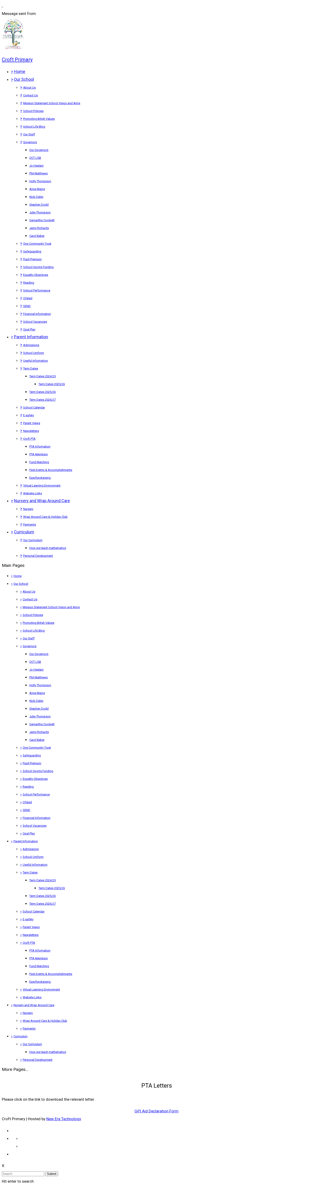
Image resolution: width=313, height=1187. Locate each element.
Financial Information (37, 314)
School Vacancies (35, 321)
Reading (28, 282)
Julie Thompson (40, 212)
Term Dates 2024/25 (42, 376)
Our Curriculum (32, 540)
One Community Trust (37, 243)
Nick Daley (36, 197)
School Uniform (33, 353)
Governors (30, 142)
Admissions (31, 345)
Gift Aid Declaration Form (156, 1111)
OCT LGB (35, 158)
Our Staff (29, 134)
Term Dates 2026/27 (42, 399)
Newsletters (31, 431)
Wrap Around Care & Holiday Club (45, 516)
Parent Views (31, 423)
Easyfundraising (40, 477)
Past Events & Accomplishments (50, 470)
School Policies (33, 111)
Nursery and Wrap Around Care (42, 500)
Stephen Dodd (39, 204)
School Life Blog (34, 126)
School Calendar (34, 407)
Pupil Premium (32, 259)
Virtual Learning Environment (41, 485)
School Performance (36, 290)
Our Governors (38, 150)
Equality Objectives (35, 275)
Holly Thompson (40, 181)
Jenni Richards (39, 228)
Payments (29, 524)
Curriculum (24, 531)
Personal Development (38, 555)
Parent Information (31, 336)
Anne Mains (37, 189)
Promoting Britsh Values (39, 118)
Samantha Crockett (42, 220)
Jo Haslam (36, 165)
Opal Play (29, 329)
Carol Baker (36, 236)
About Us (29, 87)
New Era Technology (63, 1119)
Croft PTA (29, 438)
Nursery (28, 509)
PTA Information (39, 446)
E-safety (28, 415)
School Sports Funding (38, 267)
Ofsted (27, 298)
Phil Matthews (38, 173)
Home (19, 71)
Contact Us (30, 95)
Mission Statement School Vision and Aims (51, 103)
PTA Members (38, 454)
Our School (24, 79)
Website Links (32, 493)
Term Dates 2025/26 (51, 384)
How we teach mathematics (47, 548)
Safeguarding (32, 251)
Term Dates (30, 368)
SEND (27, 306)
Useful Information (35, 360)
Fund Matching (39, 462)
